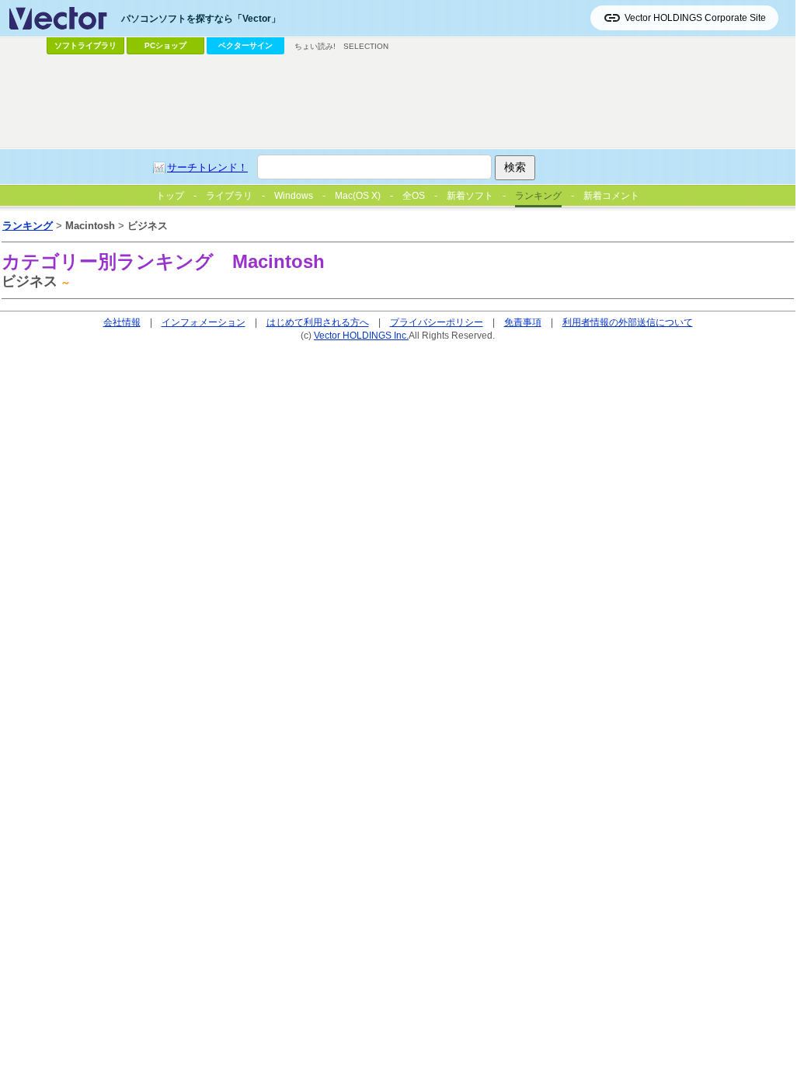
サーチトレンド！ (207, 167)
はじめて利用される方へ (317, 322)
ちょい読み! (315, 46)
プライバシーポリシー (436, 322)
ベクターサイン (245, 45)
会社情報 (122, 322)
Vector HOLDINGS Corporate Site (695, 17)
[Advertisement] (397, 102)
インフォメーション (203, 322)
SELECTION (365, 46)
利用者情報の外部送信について (627, 322)
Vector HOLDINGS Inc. (361, 335)
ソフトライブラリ (85, 45)
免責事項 (522, 322)
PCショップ (165, 45)
